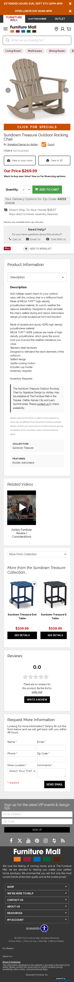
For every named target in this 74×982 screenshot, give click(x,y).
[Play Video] (21, 507)
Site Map (43, 941)
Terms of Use (30, 941)
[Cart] (68, 29)
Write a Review (37, 699)
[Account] (62, 29)
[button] (5, 29)
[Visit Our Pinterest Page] (37, 840)
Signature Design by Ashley (22, 144)
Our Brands (8, 948)
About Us (8, 956)
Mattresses (35, 51)
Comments (44, 765)
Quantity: (12, 189)
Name (12, 741)
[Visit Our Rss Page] (63, 840)
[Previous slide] (11, 601)
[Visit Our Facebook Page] (11, 840)
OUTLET (60, 18)
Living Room (13, 51)
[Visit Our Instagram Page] (46, 840)
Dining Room (57, 51)
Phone (12, 753)
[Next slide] (62, 601)
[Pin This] (7, 249)
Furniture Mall (14, 19)
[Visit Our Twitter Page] (20, 840)
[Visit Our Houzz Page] (54, 840)
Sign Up (37, 829)
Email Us (34, 239)
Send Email (54, 784)
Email (41, 741)
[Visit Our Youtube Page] (29, 840)
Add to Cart (49, 189)
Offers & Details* (56, 941)
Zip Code (43, 753)
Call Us (16, 239)
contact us (43, 404)
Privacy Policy (15, 941)
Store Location (17, 765)
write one (37, 692)
